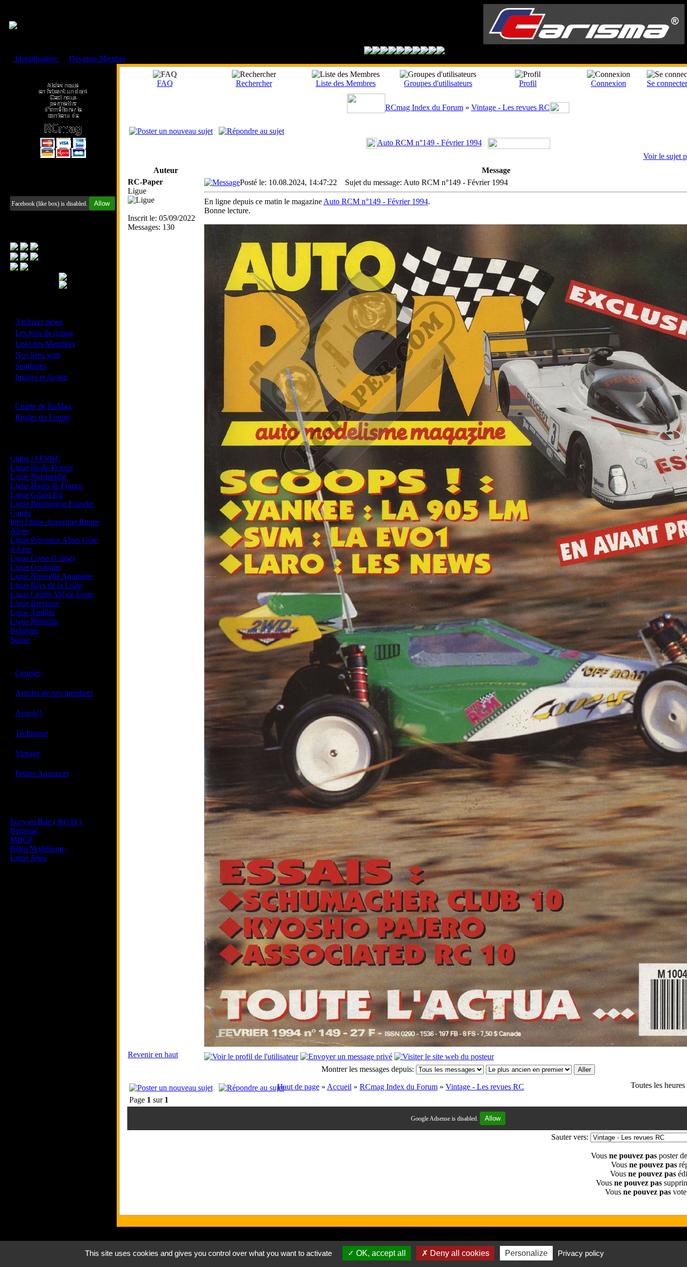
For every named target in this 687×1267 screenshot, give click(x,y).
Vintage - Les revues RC (510, 107)
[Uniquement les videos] (376, 51)
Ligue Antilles (32, 612)
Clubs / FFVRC (35, 458)
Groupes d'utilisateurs (438, 83)
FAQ (165, 83)
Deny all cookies (458, 1253)
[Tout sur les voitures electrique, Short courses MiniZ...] (416, 51)
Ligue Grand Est (36, 494)
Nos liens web (37, 355)
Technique (31, 733)
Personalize (526, 1253)
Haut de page (298, 1086)
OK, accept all (380, 1253)
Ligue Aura (28, 858)
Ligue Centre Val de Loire (51, 594)
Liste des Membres (45, 344)
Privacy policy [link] (581, 1253)
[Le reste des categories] (432, 51)
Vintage (27, 753)
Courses (28, 672)
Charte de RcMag (43, 406)
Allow (102, 203)
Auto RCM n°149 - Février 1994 (429, 142)
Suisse (20, 639)
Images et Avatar (41, 377)
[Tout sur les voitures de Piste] (408, 51)
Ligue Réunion (34, 621)
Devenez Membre (97, 58)
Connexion (608, 83)
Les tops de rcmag (44, 332)
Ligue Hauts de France (46, 485)
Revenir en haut (153, 1054)
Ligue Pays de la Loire (46, 585)
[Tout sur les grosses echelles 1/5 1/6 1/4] (424, 51)
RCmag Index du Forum (424, 107)
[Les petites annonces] (441, 51)
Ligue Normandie (38, 476)
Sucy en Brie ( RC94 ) (45, 821)
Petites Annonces (42, 773)
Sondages (30, 366)
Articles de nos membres (54, 693)
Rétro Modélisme (37, 848)
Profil (528, 83)
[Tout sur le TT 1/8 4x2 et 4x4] (384, 51)
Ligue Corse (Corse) (42, 558)
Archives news (38, 321)
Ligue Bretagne (34, 603)
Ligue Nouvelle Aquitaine (51, 576)
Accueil (339, 1086)
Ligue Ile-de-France (41, 467)
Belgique (24, 630)
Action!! (28, 713)
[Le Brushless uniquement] (392, 51)
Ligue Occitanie (35, 567)
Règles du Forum (42, 417)
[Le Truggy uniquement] (400, 51)
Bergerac (24, 830)
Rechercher (254, 83)
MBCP (21, 839)
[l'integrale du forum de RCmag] (368, 51)
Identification (36, 58)
